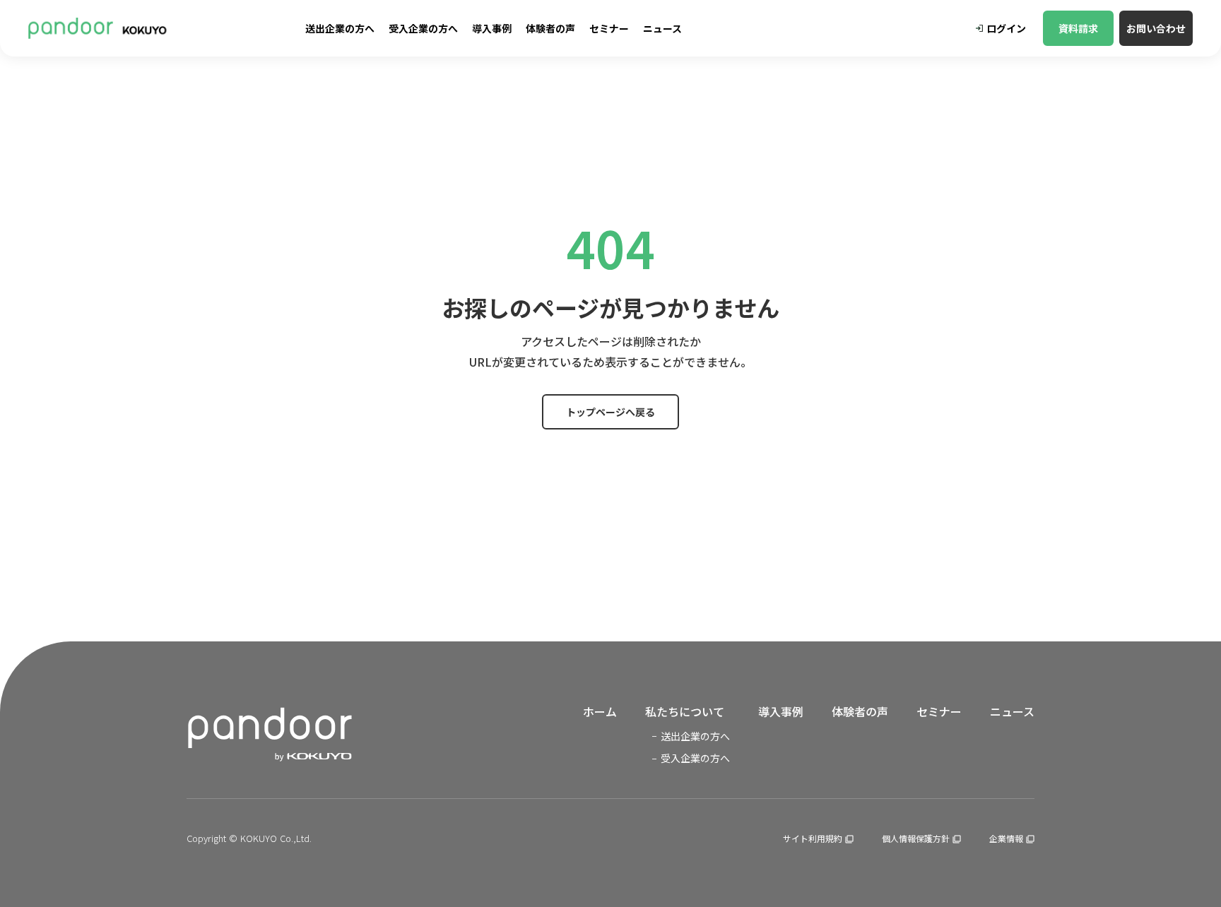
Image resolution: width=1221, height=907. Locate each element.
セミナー (939, 711)
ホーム (600, 711)
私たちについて (684, 711)
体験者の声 (860, 711)
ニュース (1012, 711)
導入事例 (780, 711)
